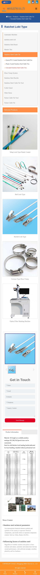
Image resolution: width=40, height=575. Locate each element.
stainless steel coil (10, 40)
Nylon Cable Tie (9, 103)
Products (15, 16)
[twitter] (33, 2)
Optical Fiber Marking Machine (20, 321)
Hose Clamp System (11, 73)
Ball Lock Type (20, 194)
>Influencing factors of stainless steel (16, 541)
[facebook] (29, 2)
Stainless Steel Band (10, 44)
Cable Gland (8, 88)
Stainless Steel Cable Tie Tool (14, 83)
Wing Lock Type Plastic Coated (20, 152)
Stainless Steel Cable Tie (27, 16)
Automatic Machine (10, 35)
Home (9, 16)
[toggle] (36, 9)
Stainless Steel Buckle (11, 78)
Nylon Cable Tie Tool (11, 98)
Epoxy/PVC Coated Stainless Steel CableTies (19, 60)
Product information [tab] (12, 432)
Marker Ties (8, 49)
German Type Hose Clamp (20, 279)
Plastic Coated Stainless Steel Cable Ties (17, 64)
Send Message (20, 420)
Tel (25, 573)
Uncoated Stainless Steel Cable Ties (16, 68)
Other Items (8, 93)
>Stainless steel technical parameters (16, 525)
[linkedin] (36, 2)
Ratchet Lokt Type (20, 237)
